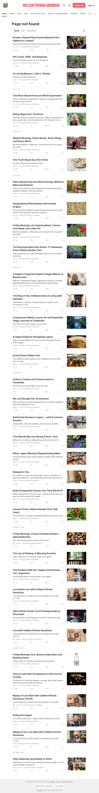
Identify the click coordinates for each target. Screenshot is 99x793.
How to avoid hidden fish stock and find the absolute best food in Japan (37, 341)
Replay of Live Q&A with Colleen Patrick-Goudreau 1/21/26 (35, 697)
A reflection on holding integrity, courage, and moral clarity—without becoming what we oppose (38, 681)
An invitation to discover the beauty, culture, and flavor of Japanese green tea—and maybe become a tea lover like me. (38, 476)
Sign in (91, 5)
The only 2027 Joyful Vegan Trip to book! (30, 324)
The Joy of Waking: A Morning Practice (34, 553)
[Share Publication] (69, 5)
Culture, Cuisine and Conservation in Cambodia (33, 381)
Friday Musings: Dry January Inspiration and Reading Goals (37, 656)
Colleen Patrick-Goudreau (29, 47)
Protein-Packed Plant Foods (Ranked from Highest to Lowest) (36, 39)
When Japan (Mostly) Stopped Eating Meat (36, 453)
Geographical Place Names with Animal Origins (34, 205)
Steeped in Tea (21, 472)
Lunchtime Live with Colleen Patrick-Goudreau (33, 591)
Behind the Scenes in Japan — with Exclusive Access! (38, 419)
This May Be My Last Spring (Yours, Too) (35, 436)
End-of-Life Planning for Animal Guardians (30, 60)
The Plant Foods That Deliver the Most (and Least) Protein (37, 44)
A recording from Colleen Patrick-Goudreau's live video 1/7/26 (36, 739)
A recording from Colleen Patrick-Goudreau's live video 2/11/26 (36, 597)
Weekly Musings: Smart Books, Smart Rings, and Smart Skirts (37, 140)
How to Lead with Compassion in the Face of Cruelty (37, 675)
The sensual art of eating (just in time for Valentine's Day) (36, 617)
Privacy (52, 782)
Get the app (59, 786)
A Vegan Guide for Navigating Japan (33, 336)
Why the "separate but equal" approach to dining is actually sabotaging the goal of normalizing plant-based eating (37, 281)
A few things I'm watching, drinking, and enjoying (33, 661)
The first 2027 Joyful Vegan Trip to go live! (30, 386)
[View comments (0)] (31, 125)
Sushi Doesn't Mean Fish (26, 355)
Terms (58, 782)
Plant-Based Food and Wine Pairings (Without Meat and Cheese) (38, 183)
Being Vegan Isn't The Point (28, 114)
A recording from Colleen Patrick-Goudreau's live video (36, 702)
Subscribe (79, 5)
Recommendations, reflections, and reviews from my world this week (37, 145)
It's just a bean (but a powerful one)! (28, 163)
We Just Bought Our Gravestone (31, 398)
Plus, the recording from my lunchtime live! (31, 540)
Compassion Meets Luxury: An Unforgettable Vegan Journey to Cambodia (38, 319)
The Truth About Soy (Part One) (30, 159)
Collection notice (67, 782)
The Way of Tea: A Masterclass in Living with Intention (37, 297)
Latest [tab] (16, 31)
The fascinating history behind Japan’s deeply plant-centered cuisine (38, 457)
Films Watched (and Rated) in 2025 (32, 759)
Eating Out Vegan (22, 715)
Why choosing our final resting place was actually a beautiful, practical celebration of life (38, 403)
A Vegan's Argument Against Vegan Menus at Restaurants (38, 276)
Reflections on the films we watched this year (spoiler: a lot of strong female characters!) (38, 763)
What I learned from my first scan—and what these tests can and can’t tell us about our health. (38, 495)
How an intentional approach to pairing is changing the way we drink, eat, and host (38, 100)
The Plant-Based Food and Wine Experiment (37, 95)
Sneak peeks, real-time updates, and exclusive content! (35, 423)
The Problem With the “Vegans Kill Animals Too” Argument (36, 572)
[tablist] (25, 30)
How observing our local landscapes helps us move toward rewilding (37, 254)
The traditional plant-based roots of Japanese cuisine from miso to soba (37, 360)
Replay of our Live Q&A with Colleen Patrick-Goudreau (37, 733)
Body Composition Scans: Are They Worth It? (38, 490)
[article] (49, 43)
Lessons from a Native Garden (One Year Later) (35, 511)
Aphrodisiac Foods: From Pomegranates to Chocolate (36, 613)
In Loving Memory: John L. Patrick (31, 73)
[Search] (64, 5)
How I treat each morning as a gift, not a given (32, 556)
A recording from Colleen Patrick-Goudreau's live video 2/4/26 (36, 635)
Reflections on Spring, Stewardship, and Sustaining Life (35, 440)
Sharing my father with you (24, 77)
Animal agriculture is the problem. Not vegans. (32, 576)
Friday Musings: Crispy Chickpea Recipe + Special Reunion (36, 535)
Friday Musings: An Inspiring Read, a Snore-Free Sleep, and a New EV (37, 227)
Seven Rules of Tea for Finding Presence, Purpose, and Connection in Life (35, 303)
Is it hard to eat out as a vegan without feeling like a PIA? (36, 718)
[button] (4, 13)
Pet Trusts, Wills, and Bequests (30, 56)
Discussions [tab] (31, 31)
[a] (76, 538)
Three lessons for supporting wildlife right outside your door (38, 515)
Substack (40, 790)
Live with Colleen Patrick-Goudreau (32, 630)
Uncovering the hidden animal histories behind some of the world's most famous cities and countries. (37, 211)
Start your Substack (45, 786)
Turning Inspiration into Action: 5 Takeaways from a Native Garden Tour (38, 249)
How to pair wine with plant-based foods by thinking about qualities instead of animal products (37, 189)
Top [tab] (23, 31)
